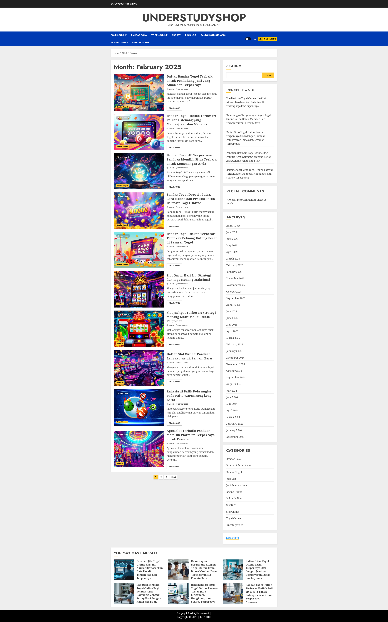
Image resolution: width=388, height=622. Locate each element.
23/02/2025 (183, 284)
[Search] (255, 39)
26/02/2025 (183, 168)
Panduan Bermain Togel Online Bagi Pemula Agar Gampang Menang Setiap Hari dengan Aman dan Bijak (248, 156)
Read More (174, 108)
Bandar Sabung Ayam (213, 35)
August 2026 (233, 225)
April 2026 (232, 252)
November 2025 (235, 285)
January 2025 (234, 351)
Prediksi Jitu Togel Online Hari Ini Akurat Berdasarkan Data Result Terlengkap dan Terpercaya (246, 102)
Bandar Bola (139, 35)
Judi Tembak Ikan (236, 485)
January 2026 (234, 271)
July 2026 (231, 232)
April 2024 (232, 410)
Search (233, 65)
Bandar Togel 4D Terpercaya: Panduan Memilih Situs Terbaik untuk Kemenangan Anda (192, 159)
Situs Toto (232, 537)
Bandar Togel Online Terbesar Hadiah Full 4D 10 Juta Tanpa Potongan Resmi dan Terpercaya (259, 591)
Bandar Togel (140, 42)
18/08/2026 (252, 602)
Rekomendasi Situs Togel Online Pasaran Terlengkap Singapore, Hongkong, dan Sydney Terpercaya (249, 173)
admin (171, 89)
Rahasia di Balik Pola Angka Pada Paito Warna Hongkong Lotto (189, 395)
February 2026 (234, 265)
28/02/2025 (183, 89)
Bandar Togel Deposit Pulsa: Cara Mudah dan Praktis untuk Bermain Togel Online (191, 198)
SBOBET (176, 35)
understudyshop (194, 17)
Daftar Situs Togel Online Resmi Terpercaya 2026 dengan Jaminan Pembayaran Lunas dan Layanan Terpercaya (258, 571)
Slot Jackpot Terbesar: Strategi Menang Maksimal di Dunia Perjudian (191, 317)
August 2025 (233, 304)
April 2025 (232, 331)
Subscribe (270, 38)
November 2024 (235, 364)
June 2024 (232, 397)
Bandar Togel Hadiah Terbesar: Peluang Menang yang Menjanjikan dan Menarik (191, 120)
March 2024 (233, 417)
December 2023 (235, 436)
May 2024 (231, 403)
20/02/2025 (183, 404)
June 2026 (232, 238)
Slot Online (232, 511)
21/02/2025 (182, 363)
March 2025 (233, 337)
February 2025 (234, 344)
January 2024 (234, 430)
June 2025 (232, 318)
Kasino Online (119, 42)
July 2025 (231, 311)
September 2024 (235, 377)
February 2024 (234, 423)
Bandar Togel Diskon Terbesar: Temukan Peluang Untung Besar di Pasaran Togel (192, 238)
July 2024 (231, 390)
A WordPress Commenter (241, 199)
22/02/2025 (183, 325)
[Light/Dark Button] (248, 38)
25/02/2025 (183, 207)
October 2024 (234, 370)
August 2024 (233, 384)
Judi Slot (190, 35)
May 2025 (231, 324)
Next (173, 477)
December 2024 (235, 357)
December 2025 (235, 278)
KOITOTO (205, 617)
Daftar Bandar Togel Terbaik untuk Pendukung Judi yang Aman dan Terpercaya (189, 80)
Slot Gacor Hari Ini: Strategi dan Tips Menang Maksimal (189, 277)
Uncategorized (234, 525)
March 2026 (233, 258)
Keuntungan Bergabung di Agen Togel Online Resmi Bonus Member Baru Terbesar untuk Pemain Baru (248, 119)
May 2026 (231, 245)
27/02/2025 (183, 128)
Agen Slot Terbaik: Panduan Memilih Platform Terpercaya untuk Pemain (191, 435)
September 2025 (235, 298)
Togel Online (159, 35)
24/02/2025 (183, 247)
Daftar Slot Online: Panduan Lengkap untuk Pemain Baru (189, 356)
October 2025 (234, 291)
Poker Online (119, 35)
